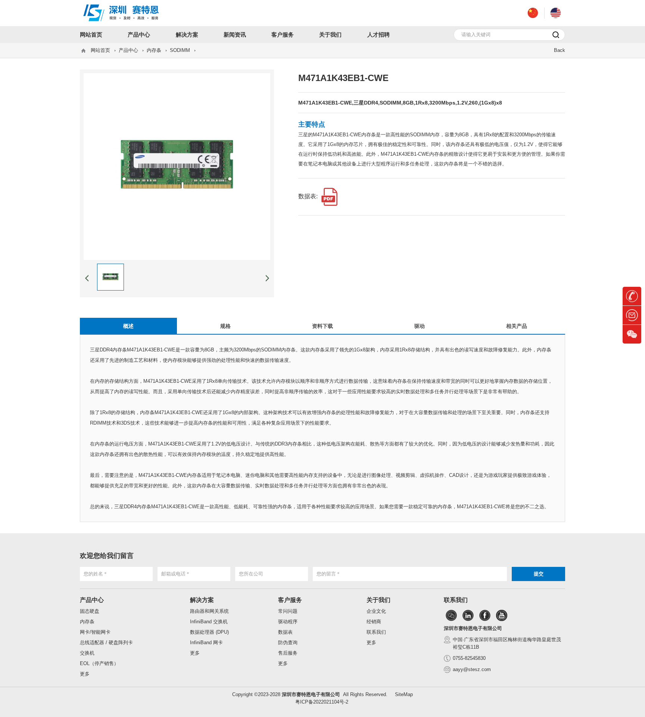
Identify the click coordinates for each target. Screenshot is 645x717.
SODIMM (180, 50)
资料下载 (322, 326)
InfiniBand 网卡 (206, 642)
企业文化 (376, 611)
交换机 (87, 653)
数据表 (285, 632)
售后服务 (287, 653)
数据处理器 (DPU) (209, 632)
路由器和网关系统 (209, 611)
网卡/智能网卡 (95, 632)
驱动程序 (287, 621)
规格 (225, 326)
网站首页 (100, 50)
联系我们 (376, 632)
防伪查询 (287, 642)
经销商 (374, 621)
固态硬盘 (89, 611)
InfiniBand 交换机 (209, 621)
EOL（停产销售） (99, 663)
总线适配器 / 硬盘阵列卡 (106, 642)
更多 (85, 674)
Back (559, 50)
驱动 (419, 326)
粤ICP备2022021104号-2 (321, 702)
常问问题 (287, 611)
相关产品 (516, 326)
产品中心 (128, 50)
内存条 (154, 50)
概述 (128, 326)
